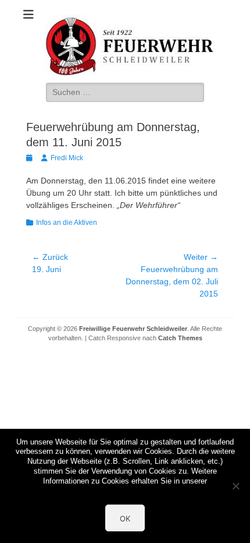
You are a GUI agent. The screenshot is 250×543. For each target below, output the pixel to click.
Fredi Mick (67, 158)
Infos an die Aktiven (66, 222)
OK (125, 518)
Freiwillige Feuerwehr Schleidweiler (133, 328)
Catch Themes (180, 337)
